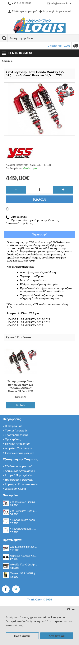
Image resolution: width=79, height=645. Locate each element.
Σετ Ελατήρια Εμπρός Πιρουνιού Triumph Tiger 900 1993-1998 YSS (23, 546)
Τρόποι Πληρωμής (16, 430)
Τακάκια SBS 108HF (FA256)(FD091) (23, 573)
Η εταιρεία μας (13, 425)
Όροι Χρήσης (13, 439)
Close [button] (71, 609)
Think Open (35, 599)
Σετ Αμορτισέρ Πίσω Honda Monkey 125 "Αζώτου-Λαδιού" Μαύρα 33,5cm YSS (20, 386)
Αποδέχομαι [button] (57, 636)
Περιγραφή (39, 234)
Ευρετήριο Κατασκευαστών (21, 484)
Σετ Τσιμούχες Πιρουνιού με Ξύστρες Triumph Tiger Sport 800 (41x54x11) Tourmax (23, 502)
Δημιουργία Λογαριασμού (20, 470)
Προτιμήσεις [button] (22, 636)
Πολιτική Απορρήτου (17, 443)
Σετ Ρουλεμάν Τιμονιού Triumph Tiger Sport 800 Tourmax (23, 510)
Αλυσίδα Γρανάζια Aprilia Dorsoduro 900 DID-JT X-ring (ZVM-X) (23, 564)
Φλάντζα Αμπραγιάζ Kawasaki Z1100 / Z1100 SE (23, 528)
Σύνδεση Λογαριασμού (18, 466)
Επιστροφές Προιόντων (19, 479)
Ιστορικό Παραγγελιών (18, 475)
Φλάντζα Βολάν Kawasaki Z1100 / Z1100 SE (23, 519)
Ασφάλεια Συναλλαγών (18, 448)
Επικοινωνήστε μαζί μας (19, 452)
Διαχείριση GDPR (15, 488)
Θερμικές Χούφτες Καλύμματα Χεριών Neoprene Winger (23, 555)
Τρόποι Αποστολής (16, 434)
